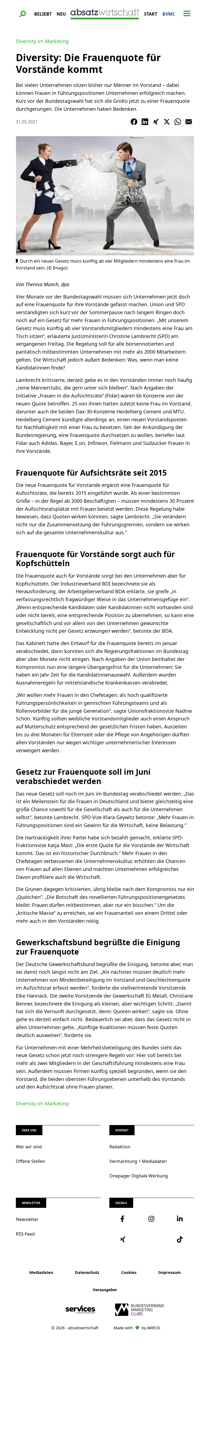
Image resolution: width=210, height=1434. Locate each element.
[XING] (155, 121)
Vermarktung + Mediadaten (138, 1161)
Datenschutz (87, 1272)
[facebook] (123, 1219)
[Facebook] (134, 121)
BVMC (168, 14)
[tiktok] (180, 1239)
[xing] (123, 1239)
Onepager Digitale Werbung (138, 1176)
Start (150, 14)
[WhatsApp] (177, 121)
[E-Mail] (188, 121)
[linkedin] (180, 1219)
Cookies (128, 1272)
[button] (22, 14)
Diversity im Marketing (42, 41)
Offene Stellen (30, 1161)
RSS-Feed (25, 1234)
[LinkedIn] (144, 121)
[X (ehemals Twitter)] (166, 121)
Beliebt (43, 14)
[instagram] (152, 1219)
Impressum (169, 1272)
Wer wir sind (29, 1147)
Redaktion (119, 1147)
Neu (61, 14)
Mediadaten (41, 1272)
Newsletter (27, 1219)
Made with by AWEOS (136, 1327)
